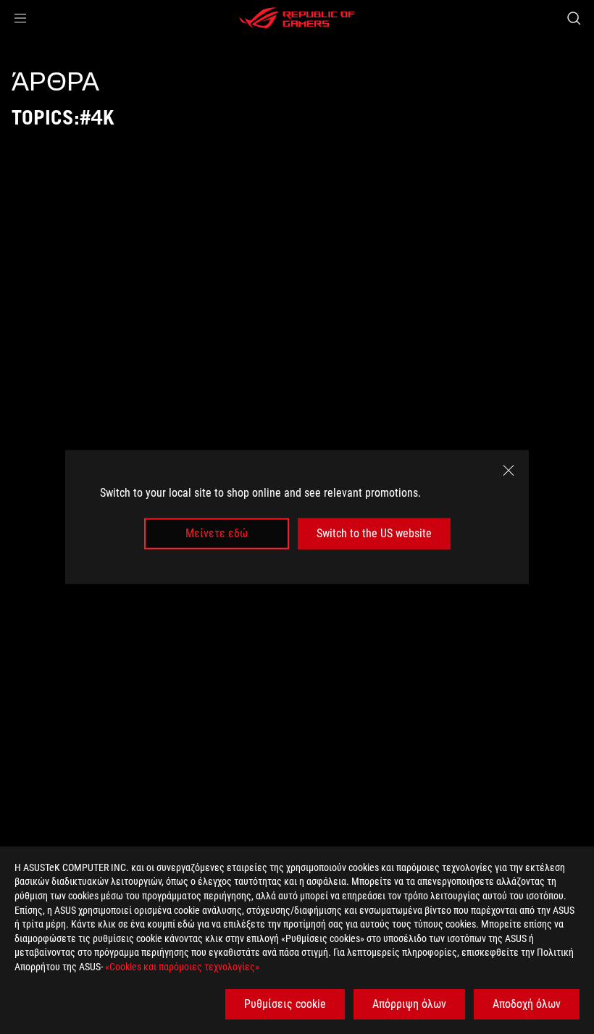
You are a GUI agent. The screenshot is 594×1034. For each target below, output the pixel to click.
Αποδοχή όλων (527, 1004)
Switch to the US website (374, 533)
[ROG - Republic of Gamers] (297, 18)
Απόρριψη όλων (409, 1004)
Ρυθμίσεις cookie (285, 1004)
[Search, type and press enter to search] (573, 18)
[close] (508, 470)
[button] (20, 18)
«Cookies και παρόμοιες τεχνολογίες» (182, 966)
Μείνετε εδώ (216, 533)
